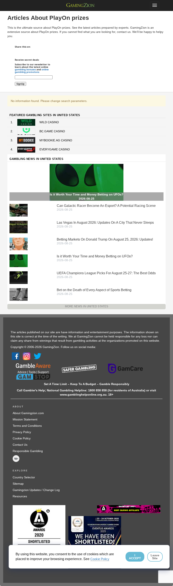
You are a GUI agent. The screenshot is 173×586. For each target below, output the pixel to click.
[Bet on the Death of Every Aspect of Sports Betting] (18, 294)
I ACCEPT (135, 557)
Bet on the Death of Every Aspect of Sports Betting (94, 290)
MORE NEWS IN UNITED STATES (86, 306)
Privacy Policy (22, 432)
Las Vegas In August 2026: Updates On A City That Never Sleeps (105, 222)
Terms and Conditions (27, 425)
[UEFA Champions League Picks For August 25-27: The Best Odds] (18, 277)
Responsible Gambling (28, 451)
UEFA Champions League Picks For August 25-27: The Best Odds (106, 273)
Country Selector (24, 477)
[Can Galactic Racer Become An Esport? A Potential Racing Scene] (18, 210)
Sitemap (18, 483)
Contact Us (20, 444)
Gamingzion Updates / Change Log (36, 490)
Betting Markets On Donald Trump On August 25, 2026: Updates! (105, 239)
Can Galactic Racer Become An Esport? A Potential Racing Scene (106, 205)
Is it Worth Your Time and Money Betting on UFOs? (95, 256)
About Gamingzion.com (28, 413)
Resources (20, 496)
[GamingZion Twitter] (37, 356)
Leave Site (155, 557)
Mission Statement (25, 419)
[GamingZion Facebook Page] (16, 356)
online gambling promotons (32, 71)
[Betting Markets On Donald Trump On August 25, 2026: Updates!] (18, 243)
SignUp (20, 83)
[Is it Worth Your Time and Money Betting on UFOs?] (18, 260)
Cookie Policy (22, 438)
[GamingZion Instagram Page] (27, 356)
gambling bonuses (25, 69)
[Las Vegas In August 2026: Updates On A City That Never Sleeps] (18, 227)
